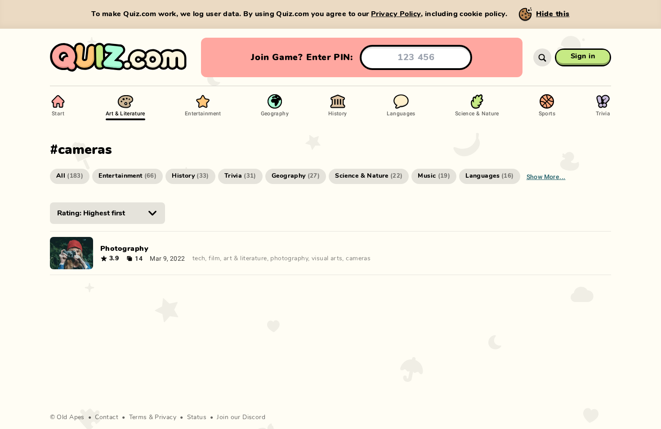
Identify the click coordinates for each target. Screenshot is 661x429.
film (214, 258)
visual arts (327, 258)
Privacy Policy (396, 14)
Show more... (546, 176)
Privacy (165, 417)
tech (198, 258)
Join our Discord (241, 417)
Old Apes (70, 417)
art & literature (245, 258)
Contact (106, 417)
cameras (358, 258)
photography (289, 258)
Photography (124, 248)
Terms (138, 417)
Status (197, 417)
